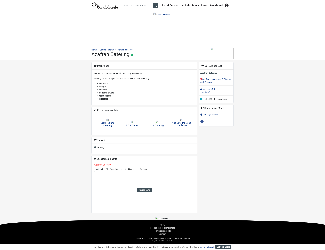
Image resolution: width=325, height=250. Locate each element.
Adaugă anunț (216, 5)
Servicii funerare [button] (170, 5)
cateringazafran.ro (210, 114)
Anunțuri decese (200, 5)
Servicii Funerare (107, 50)
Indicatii (99, 169)
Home (94, 50)
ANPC (162, 225)
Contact (162, 234)
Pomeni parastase (125, 50)
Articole (186, 5)
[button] (228, 6)
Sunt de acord (223, 247)
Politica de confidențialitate (162, 228)
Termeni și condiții (163, 231)
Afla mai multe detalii (207, 247)
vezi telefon (206, 92)
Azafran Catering (102, 164)
